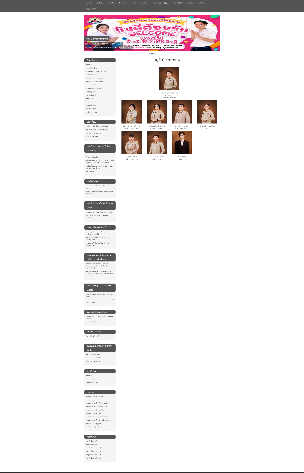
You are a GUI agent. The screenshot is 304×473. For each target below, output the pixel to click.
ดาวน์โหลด (201, 3)
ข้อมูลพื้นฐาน (99, 3)
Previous (82, 32)
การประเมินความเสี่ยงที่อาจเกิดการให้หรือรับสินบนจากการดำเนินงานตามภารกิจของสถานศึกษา (99, 274)
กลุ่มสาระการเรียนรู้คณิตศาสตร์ (97, 400)
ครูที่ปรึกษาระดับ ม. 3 (94, 448)
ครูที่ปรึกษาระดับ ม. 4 (94, 451)
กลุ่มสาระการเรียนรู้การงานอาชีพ (97, 417)
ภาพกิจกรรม (190, 3)
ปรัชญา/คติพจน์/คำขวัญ (95, 78)
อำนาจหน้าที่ (91, 95)
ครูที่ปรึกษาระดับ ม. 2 (94, 444)
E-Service (90, 171)
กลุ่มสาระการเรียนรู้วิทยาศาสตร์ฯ (97, 403)
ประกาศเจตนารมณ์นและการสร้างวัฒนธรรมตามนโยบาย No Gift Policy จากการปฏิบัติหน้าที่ (99, 266)
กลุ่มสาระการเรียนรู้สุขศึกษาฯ (96, 410)
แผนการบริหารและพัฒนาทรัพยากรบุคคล (100, 212)
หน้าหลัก (89, 3)
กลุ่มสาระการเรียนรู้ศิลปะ (95, 413)
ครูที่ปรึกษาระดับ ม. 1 (94, 441)
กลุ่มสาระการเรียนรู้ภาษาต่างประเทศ (98, 420)
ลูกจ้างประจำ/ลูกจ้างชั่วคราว (96, 427)
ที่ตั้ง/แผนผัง (91, 98)
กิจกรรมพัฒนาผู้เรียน (94, 423)
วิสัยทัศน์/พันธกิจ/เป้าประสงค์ (96, 71)
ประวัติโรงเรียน (92, 68)
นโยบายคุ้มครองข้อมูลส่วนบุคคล (97, 129)
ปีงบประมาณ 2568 (93, 358)
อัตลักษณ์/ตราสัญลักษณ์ (95, 81)
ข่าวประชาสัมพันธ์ (177, 3)
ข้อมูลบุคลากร (91, 109)
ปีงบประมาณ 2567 (93, 354)
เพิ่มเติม (111, 3)
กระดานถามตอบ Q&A (94, 133)
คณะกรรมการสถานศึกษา (95, 382)
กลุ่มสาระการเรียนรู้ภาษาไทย (96, 396)
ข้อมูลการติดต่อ (91, 9)
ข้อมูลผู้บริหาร (91, 92)
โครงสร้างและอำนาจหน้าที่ (95, 88)
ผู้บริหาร (90, 375)
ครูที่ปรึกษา (144, 3)
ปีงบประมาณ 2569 (93, 361)
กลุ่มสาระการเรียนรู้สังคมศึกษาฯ (97, 407)
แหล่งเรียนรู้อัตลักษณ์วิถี (94, 322)
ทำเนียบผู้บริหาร (92, 379)
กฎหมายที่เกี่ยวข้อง (93, 102)
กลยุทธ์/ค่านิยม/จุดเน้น (94, 75)
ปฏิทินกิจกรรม (92, 112)
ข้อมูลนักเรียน (91, 105)
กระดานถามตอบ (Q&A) (160, 3)
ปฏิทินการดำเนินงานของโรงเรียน (97, 126)
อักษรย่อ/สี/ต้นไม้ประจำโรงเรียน (97, 85)
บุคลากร (133, 3)
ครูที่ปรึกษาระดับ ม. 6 (94, 458)
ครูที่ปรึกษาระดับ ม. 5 (94, 455)
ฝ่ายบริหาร (122, 3)
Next (222, 32)
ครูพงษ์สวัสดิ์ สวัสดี (93, 336)
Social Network (92, 136)
